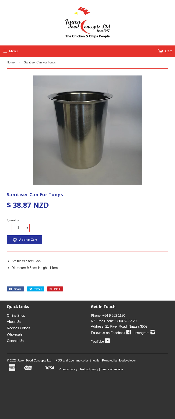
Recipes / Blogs (18, 328)
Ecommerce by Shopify (84, 360)
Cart (168, 51)
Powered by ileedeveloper (119, 360)
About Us (14, 322)
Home (11, 62)
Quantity (13, 220)
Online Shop (16, 315)
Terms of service (112, 369)
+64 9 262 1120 (113, 315)
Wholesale (14, 334)
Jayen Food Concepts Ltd (34, 360)
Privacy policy (68, 369)
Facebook (121, 333)
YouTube (100, 341)
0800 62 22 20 (126, 321)
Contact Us (15, 341)
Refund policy (89, 369)
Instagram (144, 333)
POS (59, 360)
